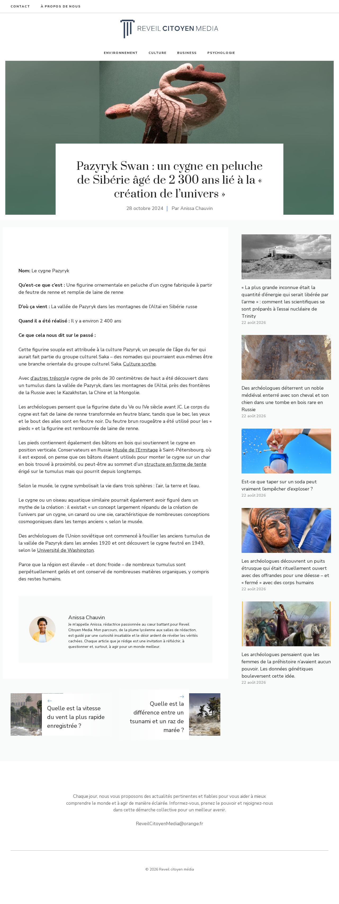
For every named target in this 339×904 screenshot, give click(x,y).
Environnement (121, 53)
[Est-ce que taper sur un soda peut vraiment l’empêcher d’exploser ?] (286, 470)
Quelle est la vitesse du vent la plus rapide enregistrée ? (76, 717)
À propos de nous (61, 6)
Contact (20, 6)
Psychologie (221, 53)
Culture (158, 53)
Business (187, 53)
